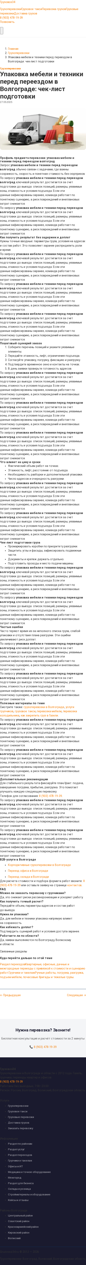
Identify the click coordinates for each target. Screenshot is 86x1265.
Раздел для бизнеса (21, 1183)
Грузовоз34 (7, 1069)
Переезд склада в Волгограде (28, 876)
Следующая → (76, 995)
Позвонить (7, 21)
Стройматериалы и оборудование (29, 1194)
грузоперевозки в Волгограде (44, 707)
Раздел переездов (20, 1154)
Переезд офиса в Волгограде (28, 870)
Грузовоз (7, 2)
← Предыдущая (10, 995)
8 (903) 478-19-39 (11, 17)
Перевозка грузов (54, 9)
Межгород (14, 1177)
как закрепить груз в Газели (39, 715)
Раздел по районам (20, 1143)
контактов (74, 885)
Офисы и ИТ (15, 1166)
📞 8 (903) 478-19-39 (43, 1047)
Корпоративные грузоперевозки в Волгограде (39, 865)
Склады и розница (19, 1188)
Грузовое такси (31, 9)
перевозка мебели (49, 711)
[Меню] (1, 30)
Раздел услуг (16, 1149)
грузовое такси (25, 711)
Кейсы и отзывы (18, 1200)
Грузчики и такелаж (20, 1160)
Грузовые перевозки (21, 1117)
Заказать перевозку (20, 1128)
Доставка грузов (25, 13)
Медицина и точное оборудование (29, 1172)
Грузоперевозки (10, 9)
